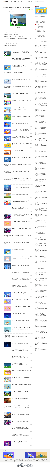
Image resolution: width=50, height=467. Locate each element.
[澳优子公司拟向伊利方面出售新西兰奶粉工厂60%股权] (7, 237)
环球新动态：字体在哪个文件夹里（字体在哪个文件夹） (22, 100)
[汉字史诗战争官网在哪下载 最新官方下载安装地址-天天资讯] (7, 308)
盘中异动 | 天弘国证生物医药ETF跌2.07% (19, 263)
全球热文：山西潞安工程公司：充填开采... (41, 16)
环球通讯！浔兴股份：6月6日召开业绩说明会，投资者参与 (22, 398)
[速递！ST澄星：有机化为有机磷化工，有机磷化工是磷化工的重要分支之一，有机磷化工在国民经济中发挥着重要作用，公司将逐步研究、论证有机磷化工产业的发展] (7, 329)
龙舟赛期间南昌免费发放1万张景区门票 (40, 173)
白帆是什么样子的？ (38, 20)
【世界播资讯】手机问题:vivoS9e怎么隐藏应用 (41, 345)
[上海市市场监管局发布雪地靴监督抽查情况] (7, 415)
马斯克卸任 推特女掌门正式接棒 (39, 161)
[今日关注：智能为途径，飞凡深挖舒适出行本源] (7, 188)
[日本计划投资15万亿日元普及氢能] (7, 67)
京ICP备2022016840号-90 (20, 466)
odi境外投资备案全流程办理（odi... (41, 27)
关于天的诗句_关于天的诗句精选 (39, 274)
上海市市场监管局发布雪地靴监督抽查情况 (19, 412)
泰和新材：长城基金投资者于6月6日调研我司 (20, 391)
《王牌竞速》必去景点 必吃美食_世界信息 (19, 285)
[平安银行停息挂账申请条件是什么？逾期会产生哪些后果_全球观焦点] (7, 138)
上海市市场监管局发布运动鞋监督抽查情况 (19, 427)
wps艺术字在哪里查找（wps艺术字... (41, 36)
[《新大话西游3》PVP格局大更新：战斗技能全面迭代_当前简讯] (30, 455)
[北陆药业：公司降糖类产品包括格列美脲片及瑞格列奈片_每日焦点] (7, 88)
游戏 (21, 1)
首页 (3, 5)
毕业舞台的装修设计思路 (39, 196)
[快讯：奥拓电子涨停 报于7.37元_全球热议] (7, 351)
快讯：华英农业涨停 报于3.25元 (17, 363)
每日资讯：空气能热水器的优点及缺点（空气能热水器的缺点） (22, 79)
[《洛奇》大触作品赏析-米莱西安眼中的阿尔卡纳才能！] (8, 455)
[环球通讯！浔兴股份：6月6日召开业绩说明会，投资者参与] (7, 400)
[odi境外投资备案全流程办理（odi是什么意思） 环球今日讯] (7, 53)
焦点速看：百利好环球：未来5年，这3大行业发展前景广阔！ (22, 377)
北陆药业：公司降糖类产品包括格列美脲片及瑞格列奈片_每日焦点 (22, 86)
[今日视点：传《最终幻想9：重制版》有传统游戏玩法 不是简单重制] (41, 455)
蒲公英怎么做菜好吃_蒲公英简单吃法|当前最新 (41, 290)
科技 (29, 1)
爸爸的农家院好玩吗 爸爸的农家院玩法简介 (19, 313)
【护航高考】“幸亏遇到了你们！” (39, 162)
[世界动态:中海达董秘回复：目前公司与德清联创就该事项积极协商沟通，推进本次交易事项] (7, 344)
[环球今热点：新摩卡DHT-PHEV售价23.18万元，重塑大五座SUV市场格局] (7, 230)
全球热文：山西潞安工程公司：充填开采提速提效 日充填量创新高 (22, 214)
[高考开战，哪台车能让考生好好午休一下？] (7, 195)
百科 (5, 5)
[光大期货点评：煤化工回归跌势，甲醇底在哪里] (7, 244)
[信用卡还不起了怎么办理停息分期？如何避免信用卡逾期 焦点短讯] (7, 145)
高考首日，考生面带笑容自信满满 (40, 291)
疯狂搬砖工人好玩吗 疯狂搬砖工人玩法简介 (19, 292)
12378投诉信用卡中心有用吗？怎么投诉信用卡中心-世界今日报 (22, 129)
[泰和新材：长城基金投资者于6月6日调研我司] (7, 393)
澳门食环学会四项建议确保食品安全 (40, 115)
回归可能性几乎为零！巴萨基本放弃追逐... (41, 22)
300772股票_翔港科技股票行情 (17, 150)
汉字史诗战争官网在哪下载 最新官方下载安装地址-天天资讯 (22, 306)
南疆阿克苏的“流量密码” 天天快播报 (40, 234)
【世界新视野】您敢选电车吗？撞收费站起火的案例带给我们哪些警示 (22, 178)
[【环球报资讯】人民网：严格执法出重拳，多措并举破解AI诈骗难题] (7, 280)
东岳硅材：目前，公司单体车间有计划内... (41, 17)
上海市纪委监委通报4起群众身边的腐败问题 (41, 97)
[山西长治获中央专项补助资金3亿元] (7, 209)
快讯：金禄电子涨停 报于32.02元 (18, 72)
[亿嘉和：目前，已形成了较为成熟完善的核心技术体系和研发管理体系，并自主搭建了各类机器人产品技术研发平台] (7, 322)
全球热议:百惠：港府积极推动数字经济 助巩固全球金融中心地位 (22, 384)
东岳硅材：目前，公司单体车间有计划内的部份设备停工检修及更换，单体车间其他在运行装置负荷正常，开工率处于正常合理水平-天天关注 (22, 334)
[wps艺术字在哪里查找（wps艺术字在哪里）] (7, 109)
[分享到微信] (29, 9)
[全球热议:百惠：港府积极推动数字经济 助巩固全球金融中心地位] (7, 386)
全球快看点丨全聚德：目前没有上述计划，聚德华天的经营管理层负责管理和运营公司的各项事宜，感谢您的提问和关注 (41, 333)
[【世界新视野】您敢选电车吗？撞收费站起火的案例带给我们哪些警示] (7, 180)
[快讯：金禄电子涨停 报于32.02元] (7, 74)
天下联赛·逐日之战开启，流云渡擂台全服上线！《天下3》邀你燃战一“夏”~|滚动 (19, 460)
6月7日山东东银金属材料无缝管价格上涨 (40, 233)
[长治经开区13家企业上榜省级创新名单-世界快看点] (7, 202)
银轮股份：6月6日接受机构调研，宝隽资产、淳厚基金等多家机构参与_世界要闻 (22, 405)
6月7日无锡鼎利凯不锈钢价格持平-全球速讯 (41, 239)
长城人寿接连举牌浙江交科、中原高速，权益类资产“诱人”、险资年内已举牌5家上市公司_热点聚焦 (41, 166)
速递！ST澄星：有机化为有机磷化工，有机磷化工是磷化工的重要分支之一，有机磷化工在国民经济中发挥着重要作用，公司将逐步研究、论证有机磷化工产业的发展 (22, 327)
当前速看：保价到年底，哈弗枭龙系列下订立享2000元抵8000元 (22, 157)
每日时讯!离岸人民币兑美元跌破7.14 (40, 342)
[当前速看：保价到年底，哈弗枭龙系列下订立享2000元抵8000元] (7, 159)
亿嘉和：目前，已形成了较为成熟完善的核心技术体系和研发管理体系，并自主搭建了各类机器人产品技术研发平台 (22, 320)
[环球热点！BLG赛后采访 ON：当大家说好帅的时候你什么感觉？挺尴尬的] (7, 124)
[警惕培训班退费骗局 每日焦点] (7, 436)
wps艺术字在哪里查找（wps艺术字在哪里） (20, 107)
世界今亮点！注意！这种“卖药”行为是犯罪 (19, 441)
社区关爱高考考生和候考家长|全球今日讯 (40, 292)
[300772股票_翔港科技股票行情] (7, 152)
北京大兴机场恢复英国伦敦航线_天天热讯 (40, 116)
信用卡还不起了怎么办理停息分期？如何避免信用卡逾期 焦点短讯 (22, 143)
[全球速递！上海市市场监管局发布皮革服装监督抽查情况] (7, 422)
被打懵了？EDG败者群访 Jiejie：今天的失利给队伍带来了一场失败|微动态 (22, 114)
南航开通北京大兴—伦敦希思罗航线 (40, 260)
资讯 (18, 1)
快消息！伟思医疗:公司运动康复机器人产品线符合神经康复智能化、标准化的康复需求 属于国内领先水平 (40, 128)
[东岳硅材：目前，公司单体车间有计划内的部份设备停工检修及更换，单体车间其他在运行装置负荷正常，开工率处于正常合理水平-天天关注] (7, 337)
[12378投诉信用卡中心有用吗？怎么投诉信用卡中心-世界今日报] (7, 131)
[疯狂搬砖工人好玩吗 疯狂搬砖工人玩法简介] (7, 294)
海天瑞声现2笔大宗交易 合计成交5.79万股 (41, 193)
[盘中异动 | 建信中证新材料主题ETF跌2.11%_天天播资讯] (7, 258)
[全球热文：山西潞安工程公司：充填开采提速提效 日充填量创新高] (7, 216)
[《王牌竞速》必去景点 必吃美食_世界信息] (7, 287)
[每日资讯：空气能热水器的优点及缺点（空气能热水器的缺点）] (7, 81)
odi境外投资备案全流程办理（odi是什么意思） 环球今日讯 (22, 93)
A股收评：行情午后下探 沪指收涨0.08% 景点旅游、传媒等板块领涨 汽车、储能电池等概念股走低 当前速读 (41, 64)
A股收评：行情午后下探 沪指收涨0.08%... (40, 21)
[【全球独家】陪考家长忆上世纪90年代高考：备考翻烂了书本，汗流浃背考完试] (7, 223)
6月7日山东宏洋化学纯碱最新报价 (40, 268)
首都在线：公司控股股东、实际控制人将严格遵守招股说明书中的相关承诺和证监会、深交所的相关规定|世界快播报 (41, 321)
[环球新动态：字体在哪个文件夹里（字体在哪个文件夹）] (7, 102)
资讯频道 (11, 1)
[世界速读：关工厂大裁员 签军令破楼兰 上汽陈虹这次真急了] (7, 60)
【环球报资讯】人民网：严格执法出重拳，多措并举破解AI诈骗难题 (22, 278)
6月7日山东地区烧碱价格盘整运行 (40, 256)
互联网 (15, 1)
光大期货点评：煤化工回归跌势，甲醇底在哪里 (20, 242)
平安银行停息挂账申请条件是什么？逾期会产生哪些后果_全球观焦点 (22, 136)
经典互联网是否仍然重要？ (39, 199)
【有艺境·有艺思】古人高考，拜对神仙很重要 (41, 245)
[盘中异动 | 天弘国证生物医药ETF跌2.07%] (7, 266)
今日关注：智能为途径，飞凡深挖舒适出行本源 (20, 185)
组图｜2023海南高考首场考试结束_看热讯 (41, 163)
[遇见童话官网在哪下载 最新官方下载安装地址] (7, 301)
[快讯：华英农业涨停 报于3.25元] (7, 365)
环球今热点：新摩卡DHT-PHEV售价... (41, 31)
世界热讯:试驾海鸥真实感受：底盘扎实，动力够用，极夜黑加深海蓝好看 (22, 171)
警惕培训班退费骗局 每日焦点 (17, 434)
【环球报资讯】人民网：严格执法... (41, 30)
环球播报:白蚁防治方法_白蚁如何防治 (40, 280)
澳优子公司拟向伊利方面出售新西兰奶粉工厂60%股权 (21, 235)
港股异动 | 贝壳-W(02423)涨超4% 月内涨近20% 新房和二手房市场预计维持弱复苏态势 (22, 370)
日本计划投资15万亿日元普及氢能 (18, 65)
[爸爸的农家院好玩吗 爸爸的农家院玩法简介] (7, 315)
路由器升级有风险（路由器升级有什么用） (41, 314)
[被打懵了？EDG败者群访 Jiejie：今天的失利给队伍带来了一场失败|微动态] (7, 117)
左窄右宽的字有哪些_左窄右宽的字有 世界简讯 (41, 313)
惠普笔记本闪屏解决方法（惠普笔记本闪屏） (41, 336)
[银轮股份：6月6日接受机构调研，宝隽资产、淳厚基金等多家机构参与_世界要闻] (7, 407)
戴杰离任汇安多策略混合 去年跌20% (40, 225)
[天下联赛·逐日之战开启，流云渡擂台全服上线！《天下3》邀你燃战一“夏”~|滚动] (19, 455)
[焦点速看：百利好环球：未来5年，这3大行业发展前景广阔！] (7, 379)
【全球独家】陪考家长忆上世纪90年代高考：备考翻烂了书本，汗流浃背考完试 (22, 221)
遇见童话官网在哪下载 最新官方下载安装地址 (20, 299)
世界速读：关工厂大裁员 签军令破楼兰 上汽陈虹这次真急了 (22, 58)
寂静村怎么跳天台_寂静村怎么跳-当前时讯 (41, 52)
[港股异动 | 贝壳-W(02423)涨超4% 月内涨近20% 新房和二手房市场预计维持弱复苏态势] (7, 372)
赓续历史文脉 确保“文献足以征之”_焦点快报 (41, 190)
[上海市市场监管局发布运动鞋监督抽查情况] (7, 429)
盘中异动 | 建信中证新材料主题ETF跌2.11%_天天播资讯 (22, 256)
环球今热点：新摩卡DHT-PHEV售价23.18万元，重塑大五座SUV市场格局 (22, 228)
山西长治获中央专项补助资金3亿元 (18, 207)
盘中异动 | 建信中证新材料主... (40, 32)
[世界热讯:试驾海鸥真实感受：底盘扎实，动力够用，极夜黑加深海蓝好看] (7, 173)
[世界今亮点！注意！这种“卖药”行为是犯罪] (7, 443)
